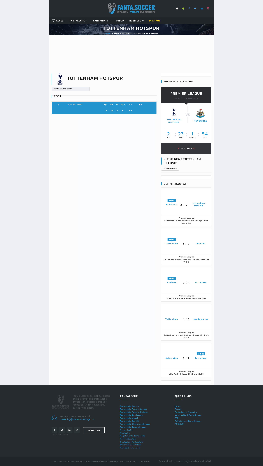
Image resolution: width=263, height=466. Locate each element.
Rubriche (135, 21)
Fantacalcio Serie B (129, 421)
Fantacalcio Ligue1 (129, 418)
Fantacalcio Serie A (129, 406)
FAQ (177, 418)
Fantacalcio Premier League (133, 409)
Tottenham (171, 243)
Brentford (171, 204)
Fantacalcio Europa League (133, 427)
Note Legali (94, 461)
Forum (120, 21)
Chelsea (171, 282)
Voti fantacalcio (128, 439)
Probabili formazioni (130, 448)
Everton (201, 243)
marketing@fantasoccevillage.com (77, 419)
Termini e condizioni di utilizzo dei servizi (130, 461)
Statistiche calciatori (130, 444)
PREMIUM (179, 424)
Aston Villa (171, 358)
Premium (154, 21)
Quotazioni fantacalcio (131, 442)
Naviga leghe (126, 430)
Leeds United (201, 319)
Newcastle (200, 120)
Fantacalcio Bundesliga (131, 415)
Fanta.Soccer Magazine (186, 412)
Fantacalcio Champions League (135, 424)
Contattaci (94, 430)
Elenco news (170, 168)
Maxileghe (125, 433)
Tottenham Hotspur (174, 121)
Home (107, 33)
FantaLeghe (77, 21)
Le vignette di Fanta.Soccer (188, 415)
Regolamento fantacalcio (132, 435)
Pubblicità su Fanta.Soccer (188, 421)
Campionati (100, 21)
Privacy (105, 461)
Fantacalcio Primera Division (134, 412)
